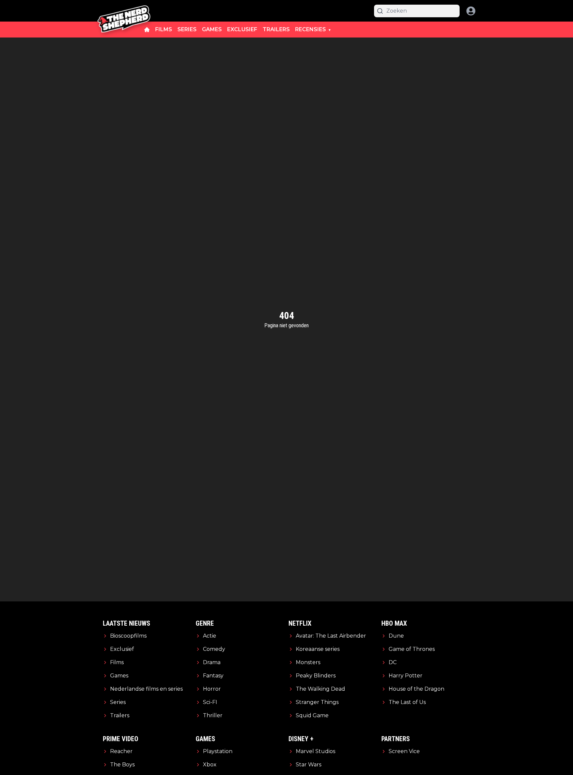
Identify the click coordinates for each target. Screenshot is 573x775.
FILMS (163, 29)
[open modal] (471, 11)
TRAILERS (276, 29)
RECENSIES (310, 29)
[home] (147, 30)
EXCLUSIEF (242, 29)
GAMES (212, 29)
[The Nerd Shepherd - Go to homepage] (124, 11)
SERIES (187, 29)
